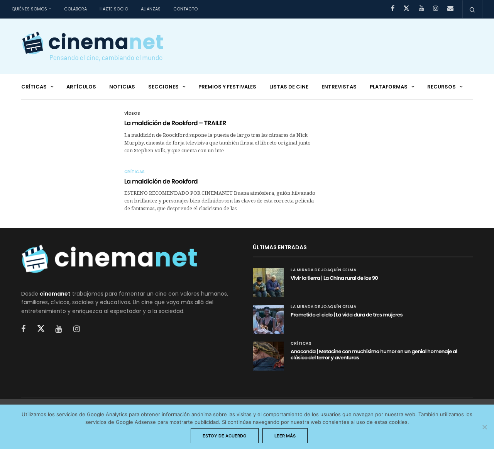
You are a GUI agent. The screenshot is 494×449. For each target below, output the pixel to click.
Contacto (185, 9)
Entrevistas (339, 86)
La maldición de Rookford (161, 181)
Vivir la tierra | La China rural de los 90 (334, 278)
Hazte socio (114, 9)
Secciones (163, 86)
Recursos (441, 86)
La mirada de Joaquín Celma (323, 270)
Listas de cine (288, 86)
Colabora (75, 9)
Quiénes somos (29, 9)
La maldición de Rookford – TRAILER (175, 123)
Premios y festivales (227, 86)
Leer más (285, 436)
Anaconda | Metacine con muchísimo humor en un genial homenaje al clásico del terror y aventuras (374, 354)
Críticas (34, 86)
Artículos (81, 86)
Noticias (122, 86)
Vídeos (132, 114)
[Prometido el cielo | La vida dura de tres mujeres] (268, 319)
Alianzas (151, 9)
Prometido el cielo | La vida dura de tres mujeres (347, 314)
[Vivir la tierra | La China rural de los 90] (268, 282)
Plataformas (389, 86)
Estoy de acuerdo (225, 436)
